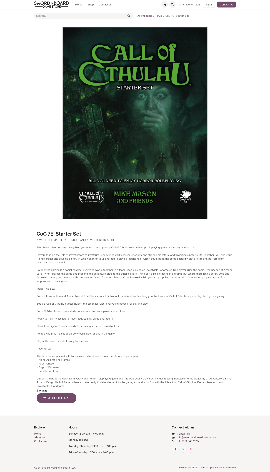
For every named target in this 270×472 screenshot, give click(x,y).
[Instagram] (191, 449)
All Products (144, 15)
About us (39, 437)
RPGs (158, 15)
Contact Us (226, 4)
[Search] (129, 16)
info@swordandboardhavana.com (197, 437)
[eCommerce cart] (164, 4)
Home (37, 433)
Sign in (209, 4)
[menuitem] (79, 4)
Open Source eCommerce (222, 467)
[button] (172, 4)
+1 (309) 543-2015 (188, 441)
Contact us (40, 441)
